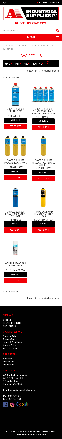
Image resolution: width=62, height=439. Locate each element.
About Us (7, 358)
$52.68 (15, 167)
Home (5, 46)
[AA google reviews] (22, 404)
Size (26, 64)
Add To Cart (15, 126)
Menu (31, 37)
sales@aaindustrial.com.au (22, 390)
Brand (7, 64)
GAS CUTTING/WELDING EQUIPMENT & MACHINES (31, 46)
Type (17, 64)
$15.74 (15, 220)
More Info (15, 120)
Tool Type (37, 64)
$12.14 (43, 117)
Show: (30, 71)
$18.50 (43, 168)
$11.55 (15, 116)
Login (4, 2)
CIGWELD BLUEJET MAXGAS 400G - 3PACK (15, 161)
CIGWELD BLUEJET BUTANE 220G (15, 110)
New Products (9, 326)
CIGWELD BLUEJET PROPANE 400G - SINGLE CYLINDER (15, 214)
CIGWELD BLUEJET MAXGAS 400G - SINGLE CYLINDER (43, 162)
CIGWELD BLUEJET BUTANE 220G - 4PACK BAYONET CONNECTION (43, 111)
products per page (50, 71)
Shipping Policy (10, 336)
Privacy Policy (9, 345)
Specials (7, 320)
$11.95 (13, 270)
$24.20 (41, 220)
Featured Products (12, 323)
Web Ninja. (42, 434)
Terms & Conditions (12, 342)
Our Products (9, 361)
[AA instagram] (12, 404)
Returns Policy (10, 339)
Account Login (10, 348)
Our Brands (8, 364)
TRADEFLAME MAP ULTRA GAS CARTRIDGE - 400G (43, 214)
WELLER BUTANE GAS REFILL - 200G (15, 264)
